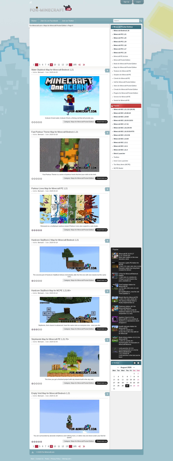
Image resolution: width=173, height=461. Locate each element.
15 (134, 380)
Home (33, 21)
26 (123, 386)
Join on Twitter (68, 21)
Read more (101, 122)
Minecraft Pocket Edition (122, 60)
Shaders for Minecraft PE (122, 75)
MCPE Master (118, 168)
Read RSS (31, 2)
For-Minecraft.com (36, 25)
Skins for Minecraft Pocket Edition (125, 86)
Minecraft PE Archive (121, 56)
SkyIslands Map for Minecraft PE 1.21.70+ (50, 339)
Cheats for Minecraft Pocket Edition (126, 89)
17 (114, 383)
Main (51, 9)
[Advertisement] (126, 210)
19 (123, 383)
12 (63, 65)
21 (131, 383)
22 (134, 383)
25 (118, 386)
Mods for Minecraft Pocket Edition (125, 64)
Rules (47, 459)
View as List (138, 363)
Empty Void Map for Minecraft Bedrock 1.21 (50, 393)
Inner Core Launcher (121, 161)
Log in (138, 2)
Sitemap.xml (66, 459)
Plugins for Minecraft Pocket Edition (126, 93)
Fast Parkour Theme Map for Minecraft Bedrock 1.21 (54, 132)
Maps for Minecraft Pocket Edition (125, 67)
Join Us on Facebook (49, 21)
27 (127, 386)
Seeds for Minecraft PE (121, 100)
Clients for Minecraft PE (122, 78)
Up (33, 452)
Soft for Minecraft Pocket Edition (125, 82)
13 (127, 380)
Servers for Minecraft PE (122, 97)
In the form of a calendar (134, 363)
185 (74, 65)
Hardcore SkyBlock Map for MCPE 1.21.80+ (51, 290)
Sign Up (126, 2)
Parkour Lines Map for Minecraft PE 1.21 (49, 188)
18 (118, 383)
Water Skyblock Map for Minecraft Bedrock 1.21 (52, 70)
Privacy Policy (55, 459)
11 (118, 380)
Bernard (41, 72)
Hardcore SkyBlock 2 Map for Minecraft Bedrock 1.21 (55, 240)
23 (138, 383)
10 (55, 65)
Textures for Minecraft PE (122, 71)
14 (131, 380)
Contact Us (39, 459)
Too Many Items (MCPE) (122, 164)
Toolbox (116, 157)
